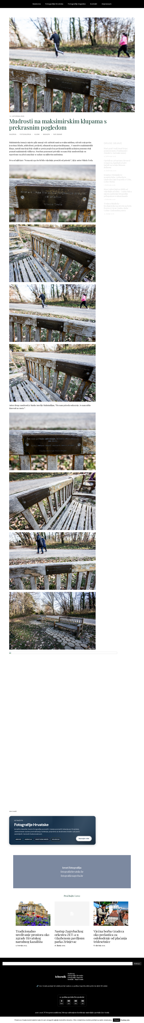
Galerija (12, 134)
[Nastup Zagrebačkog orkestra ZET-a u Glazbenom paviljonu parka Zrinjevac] (72, 914)
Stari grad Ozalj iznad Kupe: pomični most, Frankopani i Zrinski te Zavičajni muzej (116, 150)
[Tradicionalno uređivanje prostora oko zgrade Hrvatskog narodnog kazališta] (33, 914)
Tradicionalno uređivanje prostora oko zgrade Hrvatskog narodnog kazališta (32, 936)
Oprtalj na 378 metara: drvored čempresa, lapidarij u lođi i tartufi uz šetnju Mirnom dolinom (117, 164)
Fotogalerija (25, 134)
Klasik (37, 134)
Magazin (46, 134)
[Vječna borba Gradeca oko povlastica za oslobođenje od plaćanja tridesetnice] (111, 914)
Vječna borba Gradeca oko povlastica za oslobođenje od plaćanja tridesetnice (110, 936)
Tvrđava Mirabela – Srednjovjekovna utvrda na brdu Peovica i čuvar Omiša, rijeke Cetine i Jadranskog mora (117, 207)
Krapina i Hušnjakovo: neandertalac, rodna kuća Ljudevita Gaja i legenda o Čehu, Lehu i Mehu (117, 178)
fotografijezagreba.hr (72, 875)
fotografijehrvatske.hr (72, 871)
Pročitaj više (125, 1020)
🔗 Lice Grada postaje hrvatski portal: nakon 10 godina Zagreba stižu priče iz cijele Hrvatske (72, 986)
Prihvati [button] (116, 1020)
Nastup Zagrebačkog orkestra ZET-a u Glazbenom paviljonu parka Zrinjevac (69, 936)
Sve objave (57, 134)
